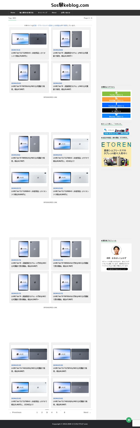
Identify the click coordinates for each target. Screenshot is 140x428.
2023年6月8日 (57, 83)
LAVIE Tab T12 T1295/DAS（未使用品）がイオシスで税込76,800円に (28, 54)
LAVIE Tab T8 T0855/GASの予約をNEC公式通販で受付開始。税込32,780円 (70, 264)
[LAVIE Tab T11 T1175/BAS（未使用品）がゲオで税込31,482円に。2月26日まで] (29, 387)
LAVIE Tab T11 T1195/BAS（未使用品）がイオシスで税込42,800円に (71, 192)
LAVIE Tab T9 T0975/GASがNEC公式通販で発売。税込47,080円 (28, 87)
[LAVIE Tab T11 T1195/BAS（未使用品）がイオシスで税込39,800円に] (29, 177)
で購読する (116, 95)
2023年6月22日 (58, 50)
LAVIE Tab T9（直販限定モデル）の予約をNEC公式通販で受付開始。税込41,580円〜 (28, 297)
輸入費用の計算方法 (26, 12)
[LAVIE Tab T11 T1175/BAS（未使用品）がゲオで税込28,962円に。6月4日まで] (71, 144)
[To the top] (129, 420)
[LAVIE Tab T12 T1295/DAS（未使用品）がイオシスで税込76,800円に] (29, 39)
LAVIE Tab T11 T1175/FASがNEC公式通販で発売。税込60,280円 (70, 369)
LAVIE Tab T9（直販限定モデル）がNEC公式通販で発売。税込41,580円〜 (70, 54)
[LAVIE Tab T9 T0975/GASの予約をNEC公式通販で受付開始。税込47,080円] (71, 282)
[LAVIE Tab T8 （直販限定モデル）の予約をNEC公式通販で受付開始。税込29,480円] (29, 249)
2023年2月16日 (58, 398)
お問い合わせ (65, 12)
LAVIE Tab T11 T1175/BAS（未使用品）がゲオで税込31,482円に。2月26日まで (29, 402)
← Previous (15, 412)
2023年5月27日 (16, 188)
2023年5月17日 (16, 260)
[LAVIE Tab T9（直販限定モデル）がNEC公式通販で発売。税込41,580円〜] (71, 39)
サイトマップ (42, 12)
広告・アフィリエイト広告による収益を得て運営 (50, 25)
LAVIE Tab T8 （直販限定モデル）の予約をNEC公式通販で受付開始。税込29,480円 (28, 264)
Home (13, 12)
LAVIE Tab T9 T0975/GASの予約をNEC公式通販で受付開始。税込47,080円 (70, 297)
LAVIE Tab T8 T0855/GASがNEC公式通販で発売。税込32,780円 (28, 159)
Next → (87, 412)
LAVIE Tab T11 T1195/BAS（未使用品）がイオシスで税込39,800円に (29, 192)
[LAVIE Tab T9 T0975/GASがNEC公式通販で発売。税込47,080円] (29, 72)
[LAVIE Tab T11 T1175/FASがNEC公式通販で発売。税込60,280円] (71, 354)
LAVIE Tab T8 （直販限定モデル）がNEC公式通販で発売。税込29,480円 (70, 87)
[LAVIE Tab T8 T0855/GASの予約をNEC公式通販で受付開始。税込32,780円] (71, 249)
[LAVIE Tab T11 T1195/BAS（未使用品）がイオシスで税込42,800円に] (71, 177)
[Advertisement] (50, 113)
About (54, 12)
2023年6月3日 (57, 155)
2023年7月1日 (15, 50)
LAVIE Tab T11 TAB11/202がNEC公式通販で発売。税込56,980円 (28, 369)
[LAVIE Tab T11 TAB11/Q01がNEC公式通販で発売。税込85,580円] (71, 387)
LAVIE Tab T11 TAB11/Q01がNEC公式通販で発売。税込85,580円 (70, 402)
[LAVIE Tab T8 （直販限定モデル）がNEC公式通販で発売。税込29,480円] (71, 72)
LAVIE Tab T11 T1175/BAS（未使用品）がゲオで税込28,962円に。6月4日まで (71, 159)
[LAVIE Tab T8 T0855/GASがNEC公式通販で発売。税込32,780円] (29, 144)
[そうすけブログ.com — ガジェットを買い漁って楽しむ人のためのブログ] (70, 5)
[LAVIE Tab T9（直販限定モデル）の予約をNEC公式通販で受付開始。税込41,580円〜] (29, 282)
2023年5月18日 (58, 188)
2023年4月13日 (16, 365)
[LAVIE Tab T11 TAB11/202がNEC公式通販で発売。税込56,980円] (29, 354)
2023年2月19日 (16, 398)
